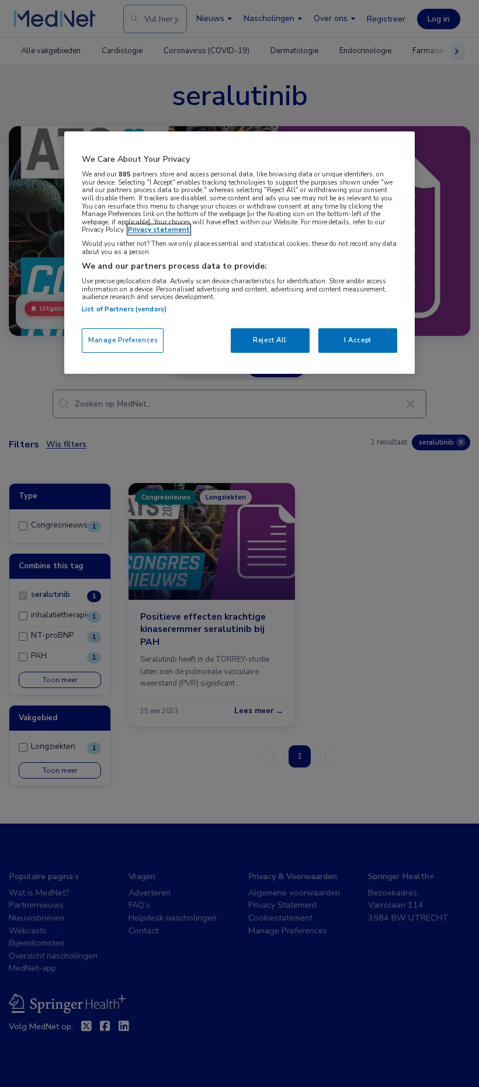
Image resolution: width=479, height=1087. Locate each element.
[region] (239, 252)
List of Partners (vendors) (124, 309)
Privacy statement (159, 229)
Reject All (270, 340)
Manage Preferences (122, 340)
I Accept (358, 340)
